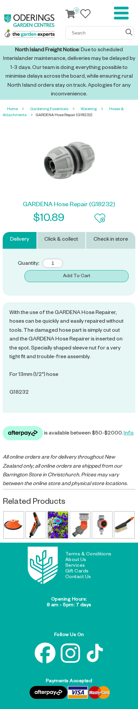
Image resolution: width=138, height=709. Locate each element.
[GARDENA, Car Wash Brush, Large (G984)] (124, 524)
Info (129, 434)
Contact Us (78, 577)
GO (129, 32)
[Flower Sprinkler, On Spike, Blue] (58, 524)
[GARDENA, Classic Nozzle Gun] (36, 524)
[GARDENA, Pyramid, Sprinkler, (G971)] (14, 524)
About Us (75, 560)
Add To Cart (76, 276)
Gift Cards (77, 571)
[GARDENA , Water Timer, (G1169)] (102, 524)
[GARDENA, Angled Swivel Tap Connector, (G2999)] (80, 524)
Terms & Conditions (88, 554)
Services (75, 566)
